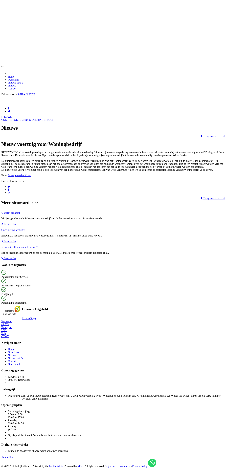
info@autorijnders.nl (60, 398)
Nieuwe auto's (15, 82)
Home (11, 76)
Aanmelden (7, 457)
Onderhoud (14, 364)
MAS (80, 466)
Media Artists (56, 466)
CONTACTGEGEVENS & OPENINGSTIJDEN (27, 119)
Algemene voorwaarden (117, 466)
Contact (12, 88)
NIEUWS (6, 116)
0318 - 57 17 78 (26, 94)
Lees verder (9, 224)
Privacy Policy (139, 466)
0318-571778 (15, 398)
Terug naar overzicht (214, 136)
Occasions (13, 79)
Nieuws (12, 85)
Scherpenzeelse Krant (19, 175)
